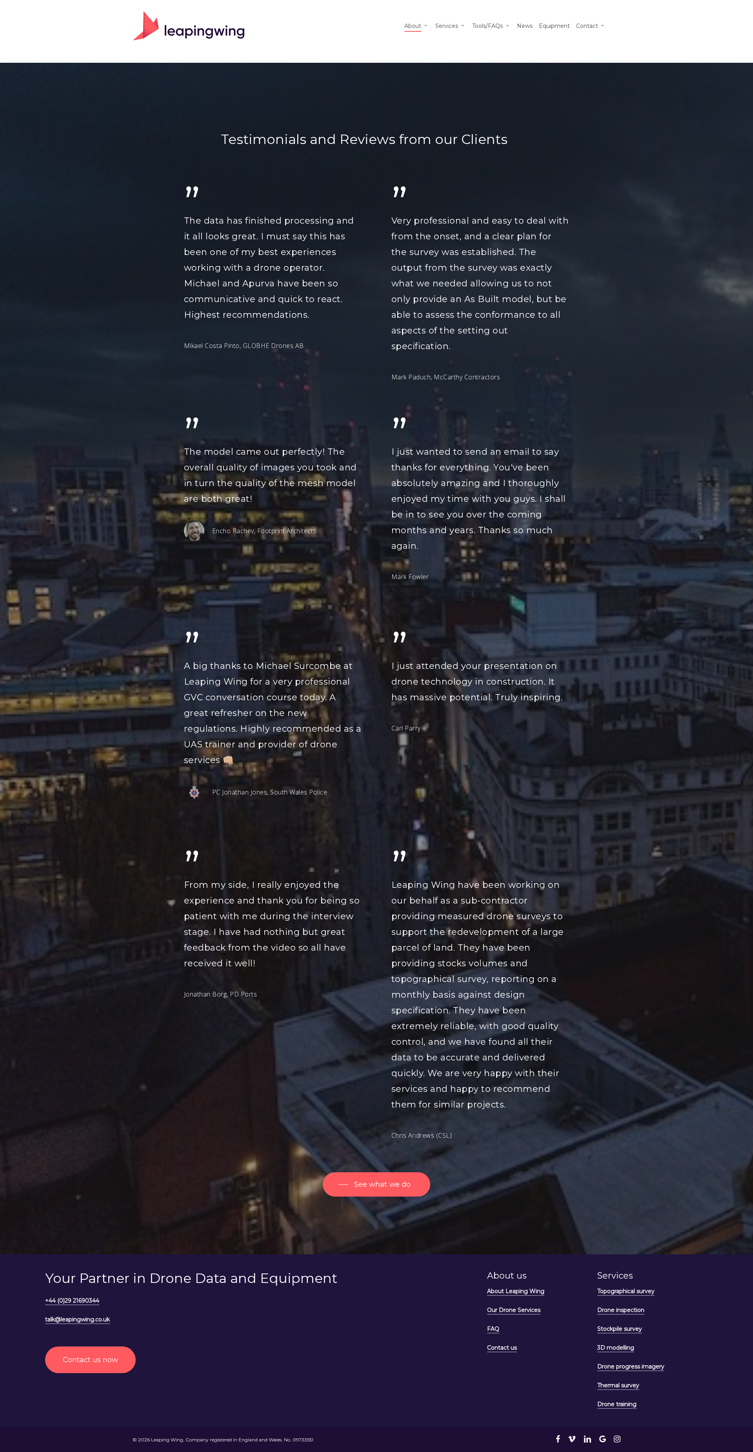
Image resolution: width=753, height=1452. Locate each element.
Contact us (502, 1347)
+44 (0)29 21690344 (72, 1300)
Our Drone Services (513, 1310)
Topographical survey (626, 1291)
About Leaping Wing (515, 1291)
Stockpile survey (619, 1328)
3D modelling (615, 1347)
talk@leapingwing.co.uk (77, 1319)
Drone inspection (620, 1310)
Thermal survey (618, 1385)
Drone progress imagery (630, 1366)
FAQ (493, 1328)
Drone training (617, 1404)
